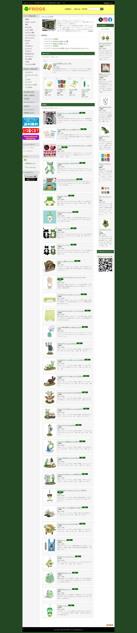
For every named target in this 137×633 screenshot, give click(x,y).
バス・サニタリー (30, 35)
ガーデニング (29, 56)
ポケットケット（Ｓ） (63, 228)
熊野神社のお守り (29, 113)
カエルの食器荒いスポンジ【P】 (62, 63)
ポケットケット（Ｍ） (63, 245)
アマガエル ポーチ (104, 136)
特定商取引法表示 (29, 92)
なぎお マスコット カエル (64, 212)
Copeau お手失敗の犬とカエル (68, 458)
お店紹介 (90, 31)
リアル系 (27, 79)
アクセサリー (29, 45)
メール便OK (28, 87)
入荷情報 (55, 39)
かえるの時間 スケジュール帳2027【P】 (68, 129)
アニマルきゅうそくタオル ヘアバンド (68, 294)
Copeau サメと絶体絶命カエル (68, 441)
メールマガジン (28, 172)
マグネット (28, 51)
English (111, 3)
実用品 (27, 19)
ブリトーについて (29, 109)
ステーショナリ (29, 37)
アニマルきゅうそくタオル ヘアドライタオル (70, 311)
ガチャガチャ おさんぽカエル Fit (66, 179)
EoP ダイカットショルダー (68, 113)
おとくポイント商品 (31, 84)
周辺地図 (26, 98)
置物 (26, 24)
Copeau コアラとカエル (66, 425)
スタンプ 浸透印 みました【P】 (86, 91)
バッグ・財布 (29, 30)
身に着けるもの (29, 53)
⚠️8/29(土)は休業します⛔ (60, 41)
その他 (27, 61)
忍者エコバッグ (61, 540)
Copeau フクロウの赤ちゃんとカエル (70, 409)
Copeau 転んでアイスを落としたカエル (70, 360)
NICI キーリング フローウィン (66, 556)
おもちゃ (27, 40)
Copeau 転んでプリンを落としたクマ (70, 376)
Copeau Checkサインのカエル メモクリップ (71, 490)
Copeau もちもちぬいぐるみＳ (68, 163)
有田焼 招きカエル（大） (64, 573)
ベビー (27, 43)
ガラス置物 (28, 59)
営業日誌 (26, 106)
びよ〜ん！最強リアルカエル (65, 261)
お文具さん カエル (62, 606)
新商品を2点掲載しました (60, 43)
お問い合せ (77, 9)
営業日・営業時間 (29, 95)
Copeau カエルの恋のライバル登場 (69, 474)
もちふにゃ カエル (62, 196)
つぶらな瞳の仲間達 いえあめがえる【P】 (69, 327)
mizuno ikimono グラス (105, 107)
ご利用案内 (67, 9)
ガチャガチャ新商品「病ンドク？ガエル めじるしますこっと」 (71, 48)
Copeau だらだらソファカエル (68, 524)
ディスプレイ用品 (30, 64)
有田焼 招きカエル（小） (64, 589)
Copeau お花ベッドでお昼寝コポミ (69, 507)
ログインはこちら (30, 167)
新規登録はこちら (30, 163)
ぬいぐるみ (28, 27)
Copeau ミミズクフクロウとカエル (69, 392)
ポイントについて (29, 102)
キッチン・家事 (29, 32)
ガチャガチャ (29, 72)
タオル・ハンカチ (30, 22)
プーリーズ (28, 82)
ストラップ (28, 48)
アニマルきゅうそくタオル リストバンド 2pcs (71, 277)
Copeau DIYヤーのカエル (66, 343)
